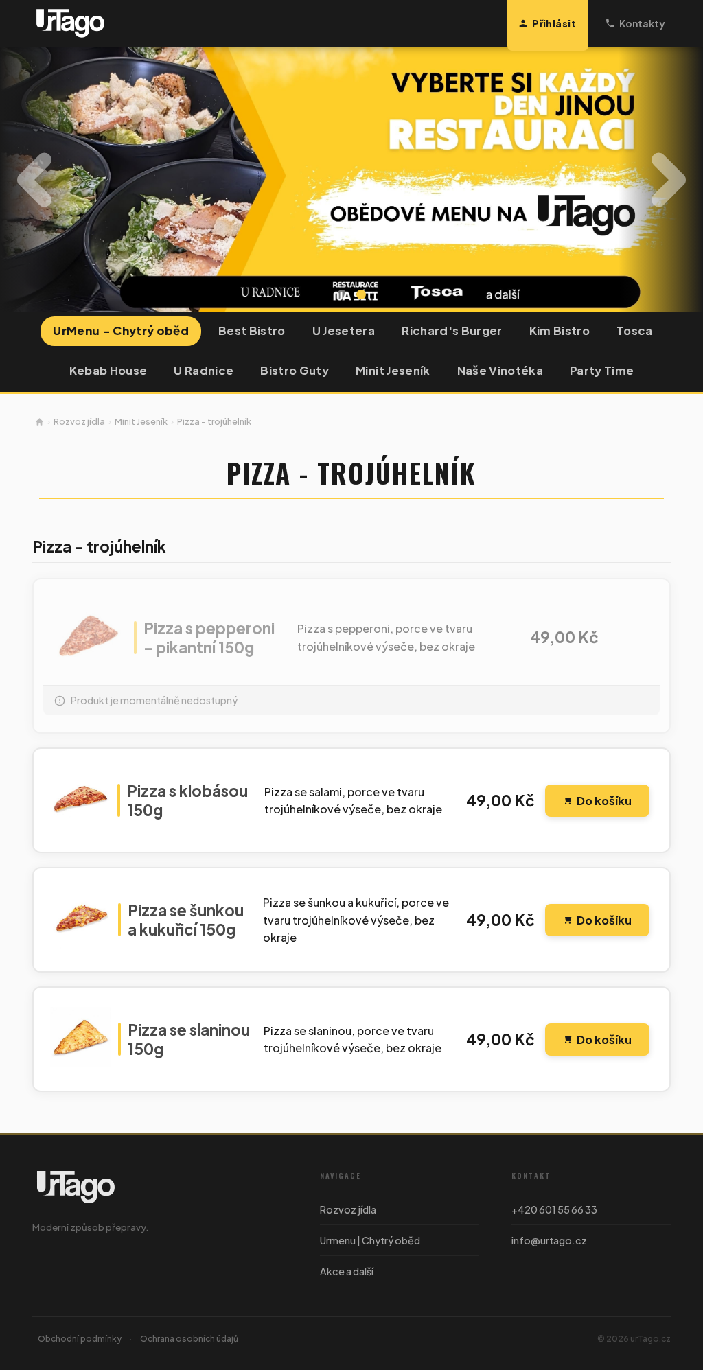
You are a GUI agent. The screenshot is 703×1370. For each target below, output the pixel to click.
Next (669, 179)
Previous (34, 179)
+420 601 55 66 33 (554, 1209)
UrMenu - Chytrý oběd (121, 330)
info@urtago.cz (549, 1240)
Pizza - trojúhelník (214, 421)
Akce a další (346, 1271)
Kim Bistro (559, 330)
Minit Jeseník (393, 370)
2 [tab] (361, 295)
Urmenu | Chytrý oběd (370, 1240)
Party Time (602, 370)
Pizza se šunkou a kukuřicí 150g (186, 920)
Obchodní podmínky (80, 1339)
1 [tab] (342, 295)
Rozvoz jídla (79, 421)
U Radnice (203, 370)
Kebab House (108, 370)
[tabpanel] (351, 179)
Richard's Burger (452, 330)
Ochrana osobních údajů (189, 1339)
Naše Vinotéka (500, 370)
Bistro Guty (294, 370)
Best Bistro (252, 330)
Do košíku (604, 800)
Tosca (634, 330)
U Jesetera (343, 330)
